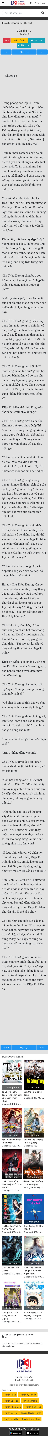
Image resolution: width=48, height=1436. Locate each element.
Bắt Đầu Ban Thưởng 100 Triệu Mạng (33, 1183)
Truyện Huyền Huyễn (31, 1413)
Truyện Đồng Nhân (31, 1419)
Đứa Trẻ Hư (24, 30)
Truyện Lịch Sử (11, 1419)
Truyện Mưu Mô (29, 1401)
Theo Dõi (37, 40)
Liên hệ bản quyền (24, 1377)
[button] (32, 3)
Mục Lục (24, 52)
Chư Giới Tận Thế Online (10, 1269)
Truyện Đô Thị (10, 1413)
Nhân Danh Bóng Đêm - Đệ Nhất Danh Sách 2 (12, 1184)
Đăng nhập (41, 3)
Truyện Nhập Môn (12, 1407)
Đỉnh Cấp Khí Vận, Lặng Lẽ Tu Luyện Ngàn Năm (33, 1270)
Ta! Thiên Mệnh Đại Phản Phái (11, 1141)
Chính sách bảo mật (24, 1380)
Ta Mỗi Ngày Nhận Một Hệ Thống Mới (33, 1314)
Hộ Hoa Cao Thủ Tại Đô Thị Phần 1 (11, 1227)
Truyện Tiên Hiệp (33, 1407)
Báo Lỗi (18, 40)
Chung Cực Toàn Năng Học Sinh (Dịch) (10, 1315)
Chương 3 (24, 34)
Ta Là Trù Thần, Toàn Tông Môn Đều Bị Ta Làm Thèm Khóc (12, 1096)
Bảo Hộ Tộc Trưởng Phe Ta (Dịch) (33, 1141)
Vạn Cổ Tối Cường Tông (33, 1093)
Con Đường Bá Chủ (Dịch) (33, 1227)
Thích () (25, 45)
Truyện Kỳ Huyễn (28, 1394)
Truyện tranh (10, 1394)
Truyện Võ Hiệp (11, 1401)
